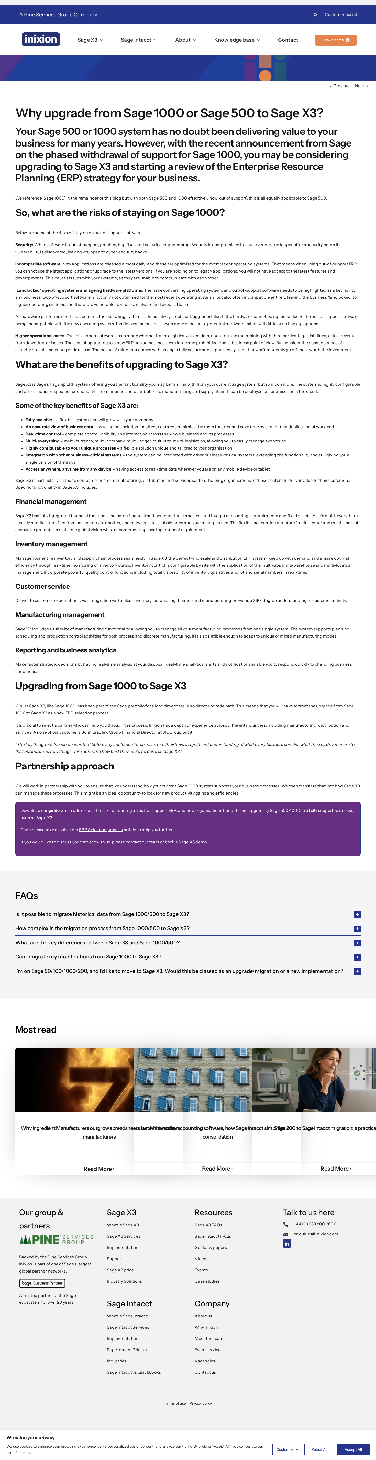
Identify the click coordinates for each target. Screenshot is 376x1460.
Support (115, 1258)
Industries (116, 1360)
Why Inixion (206, 1327)
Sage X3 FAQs (208, 1224)
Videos (201, 1258)
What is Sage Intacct (127, 1315)
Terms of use (175, 1403)
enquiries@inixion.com (316, 1233)
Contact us (205, 1372)
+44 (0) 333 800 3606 (315, 1223)
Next (359, 85)
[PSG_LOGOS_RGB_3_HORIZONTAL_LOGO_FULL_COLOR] (56, 1236)
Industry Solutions (124, 1281)
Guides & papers (211, 1247)
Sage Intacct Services (128, 1327)
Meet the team (209, 1338)
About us (203, 1315)
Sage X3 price (120, 1270)
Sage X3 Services (123, 1236)
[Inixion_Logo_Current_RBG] (41, 34)
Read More (98, 1168)
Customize (285, 1449)
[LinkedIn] (287, 1241)
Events (201, 1270)
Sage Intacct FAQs (213, 1236)
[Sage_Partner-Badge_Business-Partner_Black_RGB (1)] (42, 1281)
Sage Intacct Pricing (127, 1349)
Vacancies (205, 1360)
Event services (209, 1349)
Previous (342, 85)
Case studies (207, 1281)
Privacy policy (201, 1403)
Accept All (353, 1449)
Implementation (122, 1247)
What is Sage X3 (123, 1224)
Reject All (320, 1449)
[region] (188, 1445)
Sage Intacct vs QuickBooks (134, 1372)
